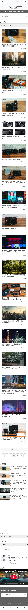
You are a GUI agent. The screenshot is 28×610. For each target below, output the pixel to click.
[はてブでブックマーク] (23, 472)
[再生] (2, 583)
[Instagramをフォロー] (11, 563)
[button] (26, 16)
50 (21, 455)
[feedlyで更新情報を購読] (15, 563)
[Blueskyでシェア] (17, 468)
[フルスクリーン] (26, 583)
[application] (14, 577)
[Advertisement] (14, 517)
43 (17, 455)
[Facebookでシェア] (5, 472)
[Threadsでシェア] (11, 472)
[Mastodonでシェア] (11, 468)
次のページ (14, 450)
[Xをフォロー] (9, 563)
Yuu (9, 555)
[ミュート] (23, 583)
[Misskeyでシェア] (23, 468)
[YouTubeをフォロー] (13, 563)
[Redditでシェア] (17, 472)
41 (10, 455)
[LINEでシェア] (5, 477)
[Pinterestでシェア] (11, 477)
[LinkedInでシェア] (17, 477)
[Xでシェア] (5, 468)
